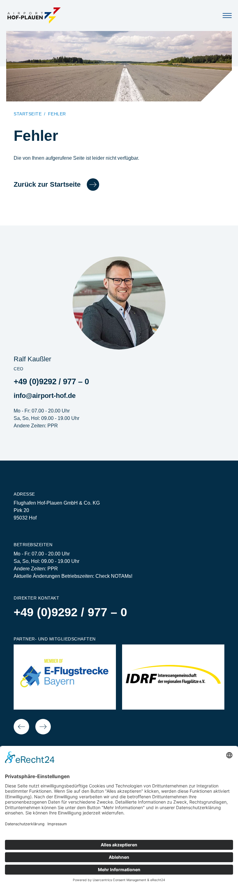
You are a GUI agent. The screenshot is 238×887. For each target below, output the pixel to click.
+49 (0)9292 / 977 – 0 (51, 381)
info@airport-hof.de (45, 395)
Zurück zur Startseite (47, 184)
